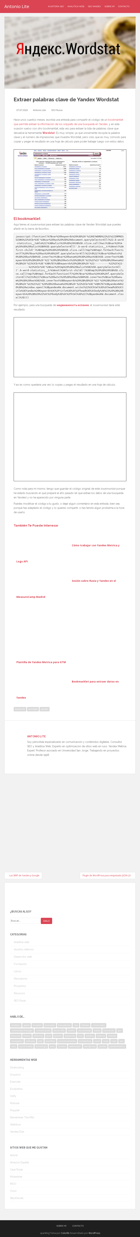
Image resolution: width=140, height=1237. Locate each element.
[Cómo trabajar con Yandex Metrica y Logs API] (43, 545)
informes (38, 1035)
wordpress (90, 1046)
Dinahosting (17, 1067)
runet (97, 1041)
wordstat (33, 709)
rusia (105, 1041)
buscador (50, 1025)
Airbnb (14, 1155)
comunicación (43, 1030)
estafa (97, 1030)
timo (52, 1046)
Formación (20, 964)
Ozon (13, 1190)
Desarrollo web (23, 956)
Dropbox (15, 1074)
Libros (17, 971)
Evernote (15, 1081)
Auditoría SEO (56, 6)
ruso (114, 1041)
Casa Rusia (16, 1169)
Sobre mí (109, 6)
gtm (120, 1030)
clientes (85, 1025)
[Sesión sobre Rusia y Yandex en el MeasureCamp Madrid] (43, 580)
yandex (44, 709)
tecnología (41, 1046)
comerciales (98, 1025)
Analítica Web (75, 6)
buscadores (64, 1025)
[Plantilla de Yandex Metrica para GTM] (70, 631)
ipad (48, 1035)
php (40, 1041)
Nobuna (14, 1103)
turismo (62, 1046)
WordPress (94, 1233)
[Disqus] (70, 819)
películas (30, 1041)
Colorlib (65, 1233)
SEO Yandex (94, 6)
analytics (15, 1025)
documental (84, 1030)
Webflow (15, 1124)
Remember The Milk (22, 1117)
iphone (58, 1035)
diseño (71, 1030)
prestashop (85, 1041)
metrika (112, 1035)
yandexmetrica (117, 1046)
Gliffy (13, 1096)
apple (27, 1025)
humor (27, 1035)
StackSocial (16, 1198)
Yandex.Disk (17, 1131)
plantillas (50, 1041)
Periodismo (20, 978)
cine (76, 1025)
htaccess (15, 1035)
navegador (17, 1041)
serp (13, 1046)
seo (121, 1041)
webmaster (75, 1046)
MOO (13, 1183)
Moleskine (16, 1176)
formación (109, 1030)
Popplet (14, 1110)
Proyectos (20, 986)
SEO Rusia (57, 110)
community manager (22, 1030)
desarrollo (59, 1030)
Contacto (123, 6)
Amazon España (19, 1162)
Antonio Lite (16, 6)
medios (90, 1035)
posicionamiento (67, 1041)
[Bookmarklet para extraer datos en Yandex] (43, 681)
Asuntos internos (24, 949)
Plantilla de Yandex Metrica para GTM (41, 662)
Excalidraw (16, 1088)
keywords (20, 709)
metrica (101, 1035)
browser (37, 1025)
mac (80, 1035)
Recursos (19, 993)
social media (25, 1046)
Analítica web (21, 942)
